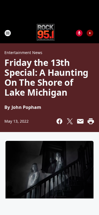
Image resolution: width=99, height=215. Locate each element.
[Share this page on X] (70, 121)
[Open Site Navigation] (7, 33)
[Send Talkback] (79, 33)
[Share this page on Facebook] (59, 121)
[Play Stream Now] (90, 33)
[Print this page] (91, 121)
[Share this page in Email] (80, 121)
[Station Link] (46, 33)
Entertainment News (23, 52)
